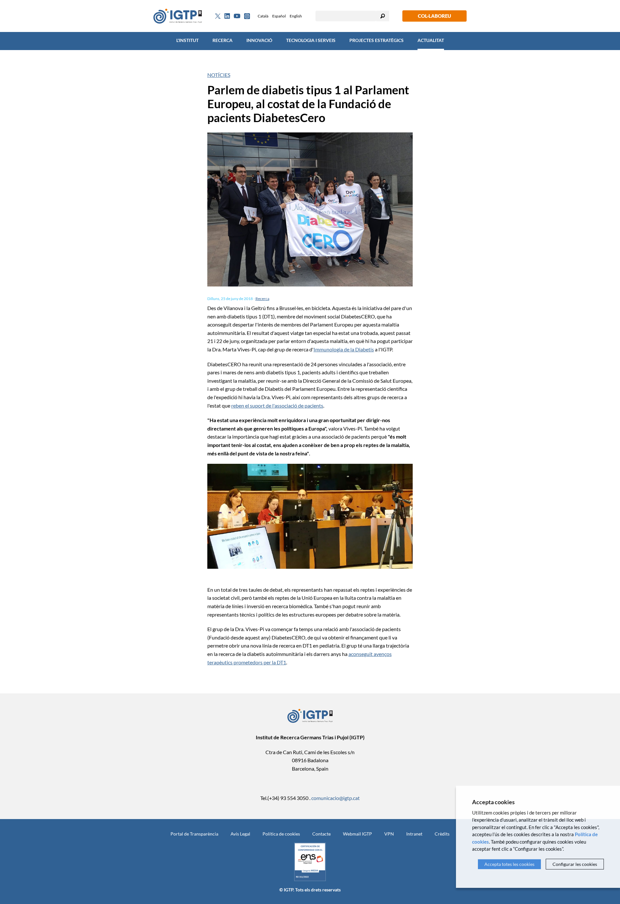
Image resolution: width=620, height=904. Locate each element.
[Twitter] (218, 16)
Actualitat (431, 40)
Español (279, 16)
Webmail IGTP (357, 833)
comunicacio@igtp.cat (335, 798)
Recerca (222, 40)
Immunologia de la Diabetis (344, 349)
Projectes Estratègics (376, 40)
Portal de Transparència (194, 833)
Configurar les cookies (575, 864)
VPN (389, 833)
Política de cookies (281, 833)
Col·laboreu (434, 16)
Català (263, 16)
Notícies (218, 75)
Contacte (321, 833)
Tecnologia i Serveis (311, 40)
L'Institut (187, 40)
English (296, 16)
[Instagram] (247, 16)
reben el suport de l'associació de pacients (277, 405)
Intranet (414, 833)
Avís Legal (240, 833)
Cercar (382, 16)
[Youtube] (237, 16)
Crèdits (442, 833)
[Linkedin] (227, 16)
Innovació (259, 40)
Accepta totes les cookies (509, 864)
